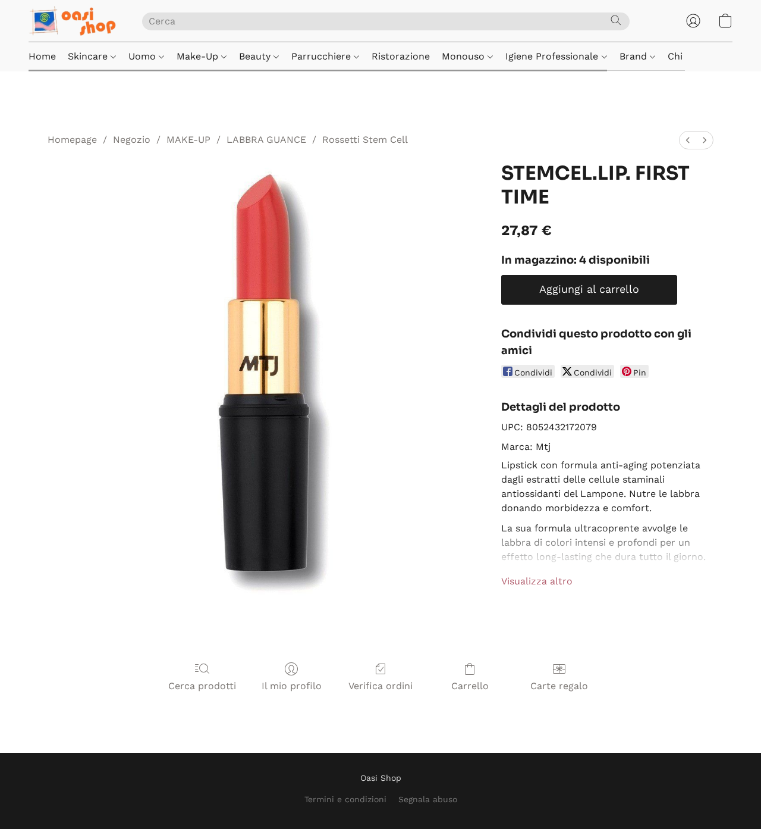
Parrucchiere (322, 56)
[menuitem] (688, 140)
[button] (73, 21)
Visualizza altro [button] (537, 581)
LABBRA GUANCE (266, 139)
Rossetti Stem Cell (365, 139)
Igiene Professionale (553, 56)
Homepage (72, 139)
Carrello (470, 686)
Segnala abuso (427, 799)
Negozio (131, 139)
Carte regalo (559, 686)
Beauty (256, 56)
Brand (635, 56)
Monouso (465, 56)
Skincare (89, 56)
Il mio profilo (292, 686)
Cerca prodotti (202, 686)
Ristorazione (401, 56)
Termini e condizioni (345, 799)
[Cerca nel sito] (616, 20)
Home (42, 56)
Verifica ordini (380, 686)
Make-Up (199, 56)
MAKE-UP (188, 139)
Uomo (143, 56)
